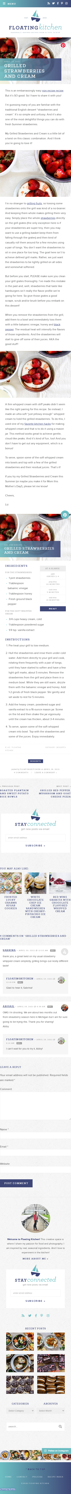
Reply (53, 950)
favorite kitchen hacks (37, 424)
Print (53, 609)
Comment (6, 1089)
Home (8, 1477)
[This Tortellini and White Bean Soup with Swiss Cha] (5, 1455)
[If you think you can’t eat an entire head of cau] (45, 1455)
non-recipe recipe (52, 90)
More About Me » (35, 1258)
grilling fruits (34, 203)
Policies (37, 1477)
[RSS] (49, 3)
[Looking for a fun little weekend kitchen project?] (66, 1455)
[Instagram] (66, 3)
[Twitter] (53, 3)
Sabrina (9, 950)
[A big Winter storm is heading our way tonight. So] (25, 1455)
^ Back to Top (35, 1469)
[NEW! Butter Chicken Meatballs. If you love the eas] (56, 1455)
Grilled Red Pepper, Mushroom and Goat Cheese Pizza (55, 791)
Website (5, 1164)
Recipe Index (55, 1477)
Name (4, 1129)
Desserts (35, 761)
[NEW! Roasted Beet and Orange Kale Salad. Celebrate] (15, 1455)
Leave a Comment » (46, 772)
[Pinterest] (62, 3)
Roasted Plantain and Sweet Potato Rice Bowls (14, 791)
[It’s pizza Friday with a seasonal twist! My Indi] (36, 1455)
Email (4, 1146)
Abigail (8, 1006)
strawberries (48, 218)
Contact (22, 1477)
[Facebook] (57, 3)
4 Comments (21, 772)
